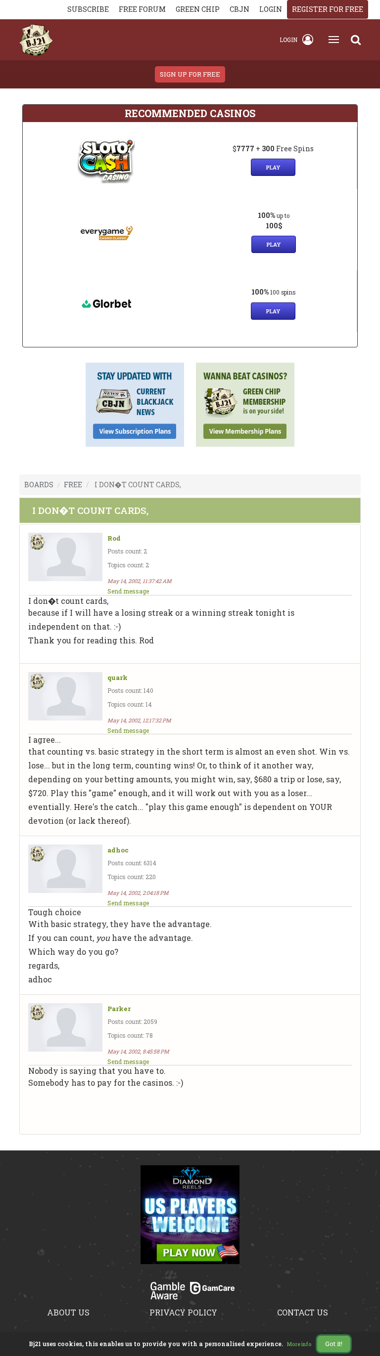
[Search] (356, 39)
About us (68, 1312)
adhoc (118, 850)
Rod (114, 538)
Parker (119, 1009)
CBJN (239, 9)
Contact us (302, 1312)
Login (288, 39)
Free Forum (142, 9)
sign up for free (190, 74)
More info (299, 1344)
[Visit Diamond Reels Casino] (190, 1220)
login (270, 9)
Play (273, 167)
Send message (128, 591)
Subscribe (88, 9)
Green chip (198, 9)
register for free (327, 9)
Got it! (333, 1343)
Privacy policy (183, 1312)
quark (117, 678)
